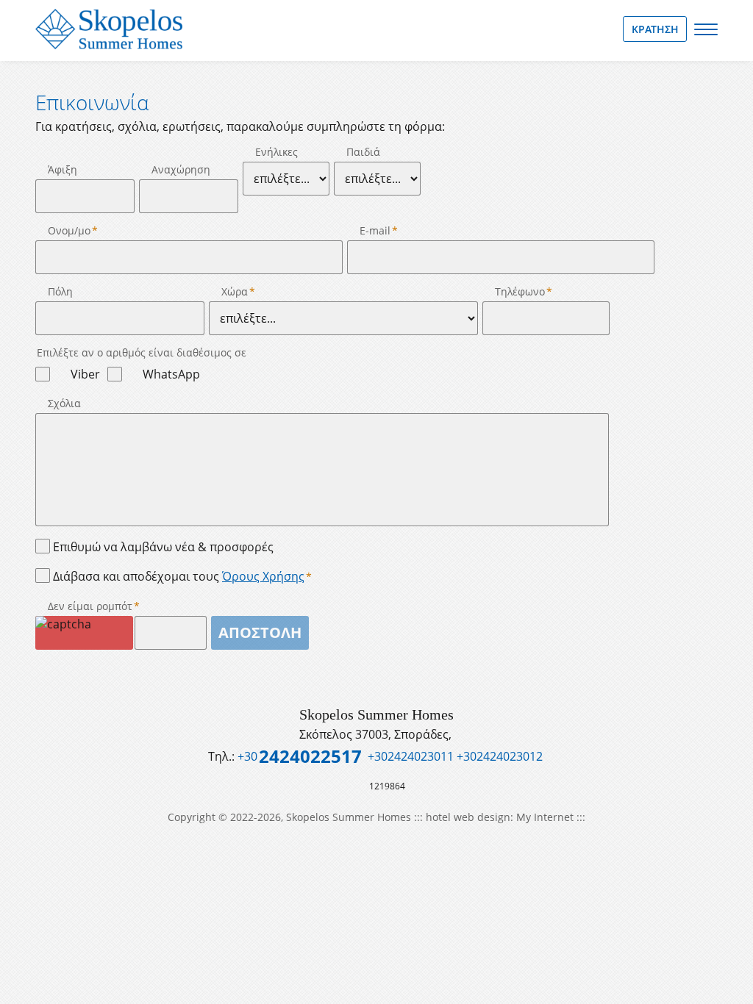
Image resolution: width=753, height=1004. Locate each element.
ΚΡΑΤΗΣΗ (655, 29)
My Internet (545, 817)
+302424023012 (500, 756)
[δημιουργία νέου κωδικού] (84, 633)
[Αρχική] (108, 29)
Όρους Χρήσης (263, 576)
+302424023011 (411, 756)
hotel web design (468, 817)
